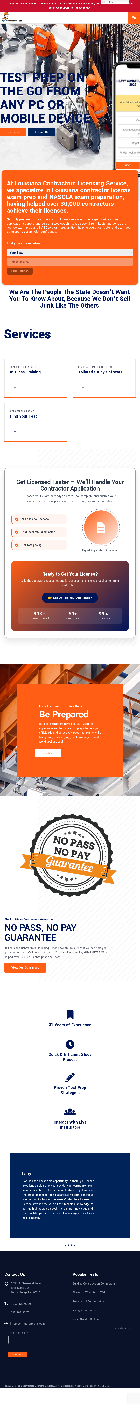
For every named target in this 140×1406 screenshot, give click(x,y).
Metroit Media (104, 1386)
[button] (25, 968)
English (109, 2)
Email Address (18, 1332)
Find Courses (20, 271)
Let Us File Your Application (72, 598)
